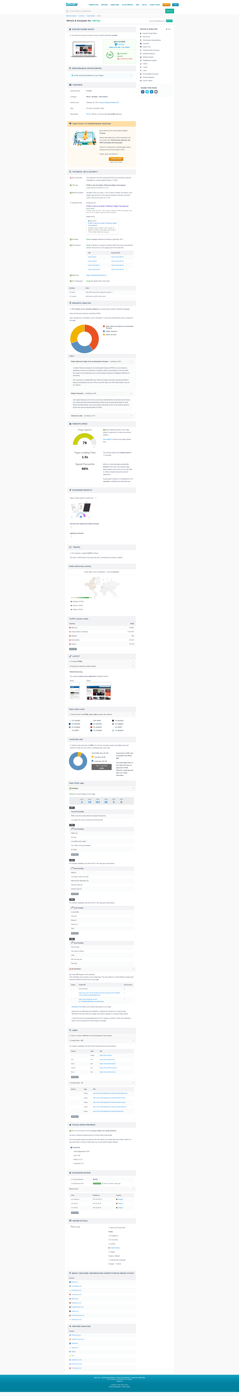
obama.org (75, 1298)
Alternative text (77, 1007)
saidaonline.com (76, 1303)
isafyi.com (75, 1282)
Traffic (145, 64)
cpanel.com (75, 1347)
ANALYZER (115, 5)
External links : (76, 1083)
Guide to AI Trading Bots (138, 1377)
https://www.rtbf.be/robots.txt (96, 275)
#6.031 (88, 114)
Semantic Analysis (149, 54)
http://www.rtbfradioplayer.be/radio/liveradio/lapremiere (110, 1093)
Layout (145, 67)
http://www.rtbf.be (93, 265)
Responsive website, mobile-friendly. (82, 666)
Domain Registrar (148, 77)
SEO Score (146, 37)
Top (169, 29)
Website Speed (148, 57)
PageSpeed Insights (150, 60)
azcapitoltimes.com (77, 1307)
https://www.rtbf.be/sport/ (108, 1063)
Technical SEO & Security (151, 50)
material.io (75, 1343)
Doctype (75, 661)
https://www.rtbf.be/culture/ (108, 1068)
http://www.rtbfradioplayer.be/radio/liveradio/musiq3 (109, 1102)
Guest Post (146, 47)
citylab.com (75, 1311)
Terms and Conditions (115, 1386)
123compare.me (77, 1368)
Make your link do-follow (119, 47)
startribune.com (76, 1290)
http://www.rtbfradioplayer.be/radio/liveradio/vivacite (109, 1098)
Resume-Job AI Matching (123, 1377)
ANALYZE (169, 11)
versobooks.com (76, 1294)
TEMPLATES (93, 5)
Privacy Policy (126, 1386)
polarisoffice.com (77, 1364)
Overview (146, 43)
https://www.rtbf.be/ (117, 257)
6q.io (73, 1355)
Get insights (107, 439)
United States (115, 1248)
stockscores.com (77, 1360)
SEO (137, 5)
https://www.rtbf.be (94, 269)
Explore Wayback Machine (108, 102)
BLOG (144, 5)
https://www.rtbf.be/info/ (107, 1059)
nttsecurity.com (76, 1335)
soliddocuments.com (78, 1339)
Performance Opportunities (152, 40)
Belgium (120, 1199)
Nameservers (73, 1189)
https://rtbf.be (92, 261)
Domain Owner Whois (150, 33)
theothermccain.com (78, 1315)
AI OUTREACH (127, 5)
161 (98, 802)
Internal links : (76, 1040)
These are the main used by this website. (90, 714)
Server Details (147, 81)
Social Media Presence (150, 74)
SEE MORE (73, 649)
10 (89, 802)
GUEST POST (155, 5)
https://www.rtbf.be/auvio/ (108, 1072)
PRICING (104, 5)
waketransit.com (77, 1319)
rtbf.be (121, 44)
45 (105, 802)
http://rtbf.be (92, 257)
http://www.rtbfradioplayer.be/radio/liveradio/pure (108, 1111)
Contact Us (119, 1381)
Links (144, 70)
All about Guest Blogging (108, 1377)
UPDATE (169, 20)
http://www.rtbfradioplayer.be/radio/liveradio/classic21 (109, 1107)
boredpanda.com (77, 1286)
